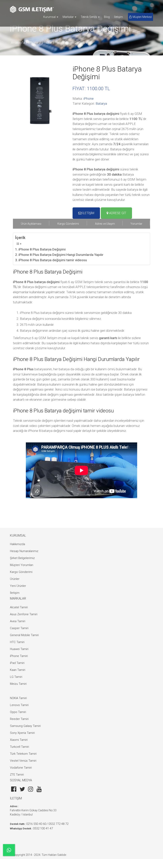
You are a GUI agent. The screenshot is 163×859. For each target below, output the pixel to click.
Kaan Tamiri (17, 670)
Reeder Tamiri (19, 719)
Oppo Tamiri (18, 712)
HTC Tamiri (17, 642)
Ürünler (14, 579)
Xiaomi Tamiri (19, 740)
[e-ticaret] (32, 9)
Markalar (68, 16)
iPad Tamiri (17, 663)
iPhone (33, 42)
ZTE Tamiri (17, 774)
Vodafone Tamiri (21, 767)
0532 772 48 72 (58, 824)
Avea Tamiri (17, 621)
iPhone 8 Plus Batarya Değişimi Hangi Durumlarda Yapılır (60, 255)
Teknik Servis (89, 16)
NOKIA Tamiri (18, 698)
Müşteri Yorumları (21, 565)
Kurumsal (49, 16)
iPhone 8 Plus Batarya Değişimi (64, 42)
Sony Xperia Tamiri (22, 733)
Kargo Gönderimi (21, 572)
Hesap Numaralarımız (24, 551)
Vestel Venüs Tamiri (23, 760)
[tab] (31, 224)
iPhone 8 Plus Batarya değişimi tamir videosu (52, 260)
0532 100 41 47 (43, 828)
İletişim (118, 16)
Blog (107, 16)
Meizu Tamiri (18, 684)
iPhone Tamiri (19, 656)
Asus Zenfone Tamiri (23, 614)
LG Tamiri (16, 677)
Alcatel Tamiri (19, 607)
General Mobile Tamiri (24, 635)
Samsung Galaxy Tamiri (25, 726)
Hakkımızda (17, 544)
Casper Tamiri (19, 628)
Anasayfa (18, 42)
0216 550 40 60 (36, 824)
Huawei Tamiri (19, 649)
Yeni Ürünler (18, 586)
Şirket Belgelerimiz (22, 558)
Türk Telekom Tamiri (23, 753)
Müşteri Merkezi (142, 16)
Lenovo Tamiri (19, 705)
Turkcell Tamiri (19, 747)
